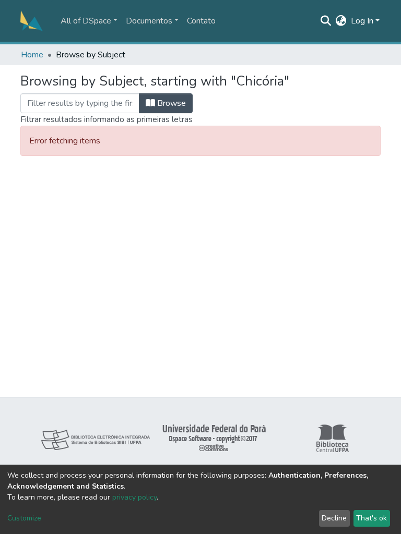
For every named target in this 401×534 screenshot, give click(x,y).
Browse (170, 103)
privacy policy (134, 497)
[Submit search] (326, 21)
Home (32, 54)
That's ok (371, 518)
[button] (341, 21)
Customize (24, 518)
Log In (362, 21)
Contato (201, 21)
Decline (334, 518)
